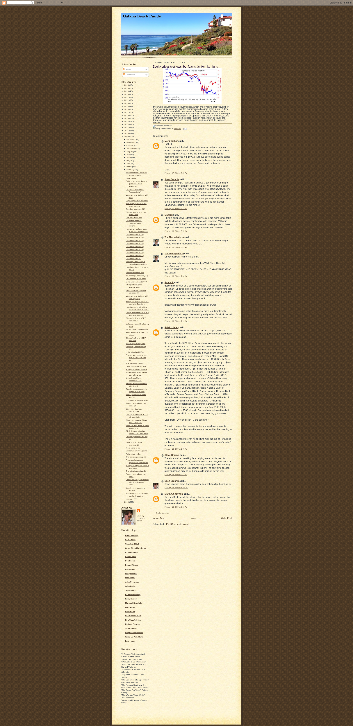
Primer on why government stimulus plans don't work (137, 482)
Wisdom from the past (135, 273)
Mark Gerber (171, 141)
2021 (126, 100)
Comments (130, 75)
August (129, 152)
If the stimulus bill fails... (136, 352)
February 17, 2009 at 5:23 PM (176, 209)
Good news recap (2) (135, 256)
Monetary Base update (135, 344)
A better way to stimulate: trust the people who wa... (136, 357)
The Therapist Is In (174, 237)
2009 (126, 136)
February (130, 170)
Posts (128, 69)
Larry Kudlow (131, 599)
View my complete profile (141, 518)
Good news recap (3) (135, 252)
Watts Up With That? (134, 637)
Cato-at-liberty (131, 552)
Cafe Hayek (130, 540)
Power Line (130, 611)
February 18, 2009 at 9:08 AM (176, 449)
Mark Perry (130, 607)
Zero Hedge (130, 641)
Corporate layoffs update (136, 451)
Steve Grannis (172, 455)
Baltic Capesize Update (136, 366)
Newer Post (158, 518)
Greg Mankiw (131, 573)
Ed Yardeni (130, 569)
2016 (126, 115)
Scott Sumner (131, 628)
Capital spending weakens (137, 200)
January (130, 499)
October (130, 146)
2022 (126, 97)
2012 (126, 127)
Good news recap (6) (135, 243)
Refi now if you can (134, 218)
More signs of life (133, 448)
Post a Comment (162, 513)
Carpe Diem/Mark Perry (135, 548)
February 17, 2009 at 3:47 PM (176, 173)
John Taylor (130, 590)
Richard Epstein (132, 624)
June (128, 157)
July (128, 155)
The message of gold (135, 363)
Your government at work (136, 369)
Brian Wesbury (131, 535)
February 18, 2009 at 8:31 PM (176, 507)
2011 (126, 130)
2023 (126, 94)
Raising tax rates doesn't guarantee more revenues (136, 183)
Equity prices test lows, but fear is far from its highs (185, 66)
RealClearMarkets (133, 616)
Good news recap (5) (135, 247)
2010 (126, 133)
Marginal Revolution (134, 603)
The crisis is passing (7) (136, 457)
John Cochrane (132, 582)
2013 (126, 124)
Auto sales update (134, 454)
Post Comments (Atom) (177, 524)
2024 (126, 91)
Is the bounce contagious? (137, 400)
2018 (126, 109)
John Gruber (130, 586)
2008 (126, 502)
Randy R (169, 282)
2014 (126, 121)
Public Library (172, 327)
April (128, 164)
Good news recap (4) (135, 249)
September (131, 148)
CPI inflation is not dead (136, 279)
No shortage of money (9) (137, 276)
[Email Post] (185, 129)
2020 (126, 103)
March (129, 167)
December (131, 139)
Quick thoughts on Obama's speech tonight (134, 223)
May (128, 161)
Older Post (226, 518)
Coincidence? (132, 178)
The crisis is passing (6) (136, 471)
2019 (126, 106)
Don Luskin (130, 561)
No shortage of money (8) (137, 329)
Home (193, 518)
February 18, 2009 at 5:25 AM (176, 231)
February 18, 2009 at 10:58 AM (176, 488)
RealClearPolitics (133, 620)
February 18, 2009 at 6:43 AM (176, 247)
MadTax (169, 215)
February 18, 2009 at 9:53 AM (176, 475)
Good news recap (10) (135, 209)
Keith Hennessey (132, 595)
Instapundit (130, 578)
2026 (126, 85)
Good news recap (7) (135, 240)
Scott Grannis (172, 179)
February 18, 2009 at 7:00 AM (176, 276)
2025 (126, 88)
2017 (126, 112)
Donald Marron (131, 565)
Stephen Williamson (134, 633)
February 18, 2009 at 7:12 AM (176, 321)
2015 (126, 118)
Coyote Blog (130, 557)
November (131, 142)
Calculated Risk (132, 544)
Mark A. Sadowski (174, 494)
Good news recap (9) (135, 234)
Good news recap (133, 258)
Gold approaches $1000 (136, 282)
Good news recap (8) (135, 237)
